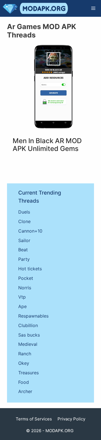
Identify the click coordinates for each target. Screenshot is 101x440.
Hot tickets (30, 268)
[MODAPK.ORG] (35, 8)
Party (24, 259)
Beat (23, 249)
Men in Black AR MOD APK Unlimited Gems (47, 145)
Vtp (22, 297)
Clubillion (28, 325)
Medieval (27, 344)
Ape (22, 306)
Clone (24, 221)
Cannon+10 (30, 231)
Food (23, 382)
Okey (23, 363)
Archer (25, 391)
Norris (24, 287)
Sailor (24, 240)
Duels (24, 212)
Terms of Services (34, 419)
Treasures (28, 372)
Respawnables (33, 316)
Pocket (25, 278)
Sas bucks (29, 335)
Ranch (24, 353)
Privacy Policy (71, 419)
